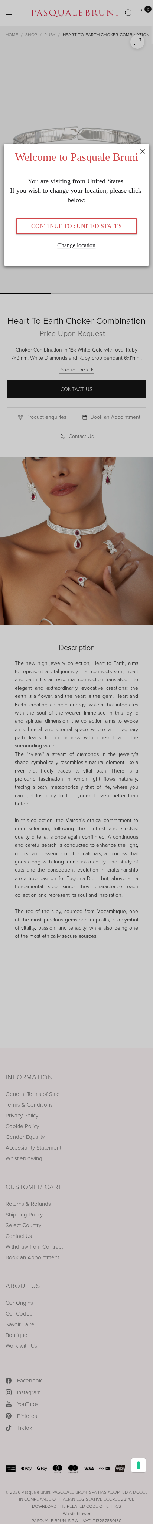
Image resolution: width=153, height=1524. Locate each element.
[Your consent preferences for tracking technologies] (138, 1465)
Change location (76, 245)
